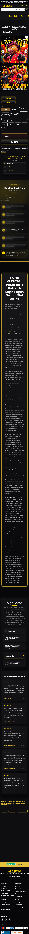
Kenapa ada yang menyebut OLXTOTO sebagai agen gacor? (12, 663)
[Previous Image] (3, 51)
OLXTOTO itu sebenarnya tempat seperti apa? (12, 631)
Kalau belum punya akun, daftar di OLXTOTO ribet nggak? (12, 638)
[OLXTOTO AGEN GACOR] (14, 19)
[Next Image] (25, 51)
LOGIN (8, 102)
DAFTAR (8, 98)
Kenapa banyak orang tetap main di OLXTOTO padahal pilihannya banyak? (12, 647)
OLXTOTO (14, 142)
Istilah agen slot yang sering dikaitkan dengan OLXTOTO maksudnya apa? (12, 655)
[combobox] (13, 9)
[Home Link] (7, 6)
